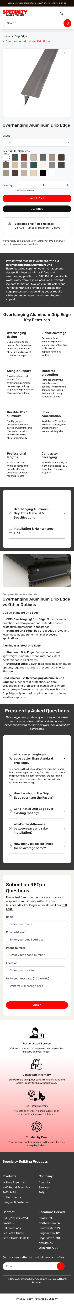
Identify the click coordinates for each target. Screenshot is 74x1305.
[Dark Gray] (52, 165)
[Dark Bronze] (61, 165)
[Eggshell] (43, 165)
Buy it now (37, 209)
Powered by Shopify (46, 1298)
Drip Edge (20, 36)
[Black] (43, 173)
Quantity (7, 185)
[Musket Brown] (61, 157)
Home (6, 36)
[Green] (33, 165)
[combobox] (37, 23)
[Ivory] (15, 165)
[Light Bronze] (6, 165)
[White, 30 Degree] (6, 157)
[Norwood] (52, 157)
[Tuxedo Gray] (15, 157)
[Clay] (6, 173)
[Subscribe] (61, 1266)
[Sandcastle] (33, 157)
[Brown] (15, 173)
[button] (68, 13)
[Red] (24, 157)
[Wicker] (24, 173)
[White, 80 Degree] (52, 173)
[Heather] (24, 165)
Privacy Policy (24, 1298)
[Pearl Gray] (43, 157)
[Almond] (33, 173)
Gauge (6, 135)
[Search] (67, 23)
